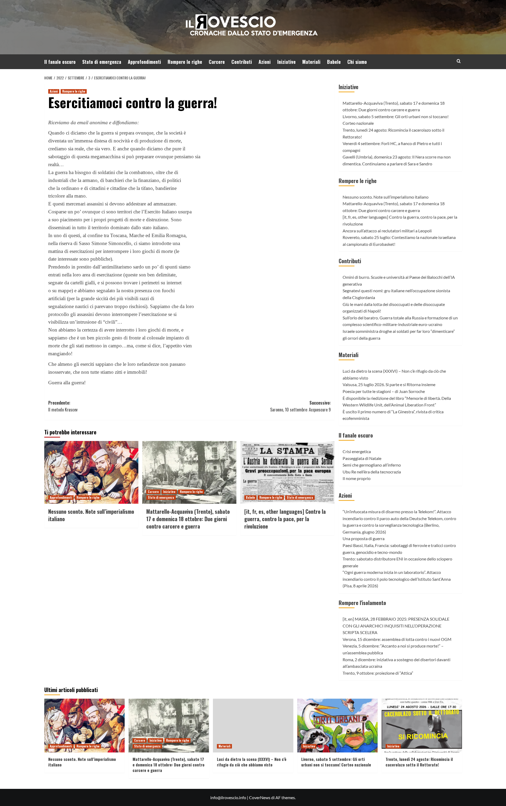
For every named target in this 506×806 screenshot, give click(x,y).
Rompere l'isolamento (362, 603)
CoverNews (259, 797)
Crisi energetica (357, 451)
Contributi (241, 61)
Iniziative (286, 61)
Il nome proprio (357, 478)
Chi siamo (357, 61)
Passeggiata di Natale (362, 458)
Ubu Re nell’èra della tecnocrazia (372, 471)
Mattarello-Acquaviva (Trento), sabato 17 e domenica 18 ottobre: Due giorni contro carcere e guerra (188, 518)
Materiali (311, 61)
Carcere (217, 61)
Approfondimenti (144, 61)
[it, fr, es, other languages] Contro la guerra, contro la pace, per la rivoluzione (285, 518)
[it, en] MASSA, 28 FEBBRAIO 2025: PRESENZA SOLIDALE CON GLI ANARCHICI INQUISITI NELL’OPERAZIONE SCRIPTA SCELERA (396, 625)
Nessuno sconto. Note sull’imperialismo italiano (91, 515)
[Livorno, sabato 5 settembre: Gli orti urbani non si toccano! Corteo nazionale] (337, 725)
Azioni (265, 61)
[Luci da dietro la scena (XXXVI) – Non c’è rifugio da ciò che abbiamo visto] (253, 725)
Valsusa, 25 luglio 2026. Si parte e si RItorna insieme (389, 384)
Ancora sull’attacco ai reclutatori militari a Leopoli (387, 230)
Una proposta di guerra (364, 538)
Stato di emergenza (101, 61)
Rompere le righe (185, 61)
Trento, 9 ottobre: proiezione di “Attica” (378, 672)
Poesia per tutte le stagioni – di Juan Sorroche (384, 391)
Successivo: (300, 406)
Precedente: (62, 406)
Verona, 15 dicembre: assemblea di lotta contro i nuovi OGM (397, 639)
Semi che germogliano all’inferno (372, 464)
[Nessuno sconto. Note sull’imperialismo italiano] (91, 472)
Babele (334, 61)
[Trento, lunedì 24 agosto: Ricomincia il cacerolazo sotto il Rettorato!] (422, 725)
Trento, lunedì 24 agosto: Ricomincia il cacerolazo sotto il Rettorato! (419, 761)
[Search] (458, 61)
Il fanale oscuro (60, 61)
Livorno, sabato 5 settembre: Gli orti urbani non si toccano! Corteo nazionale (336, 761)
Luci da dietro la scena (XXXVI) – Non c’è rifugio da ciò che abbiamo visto (251, 761)
